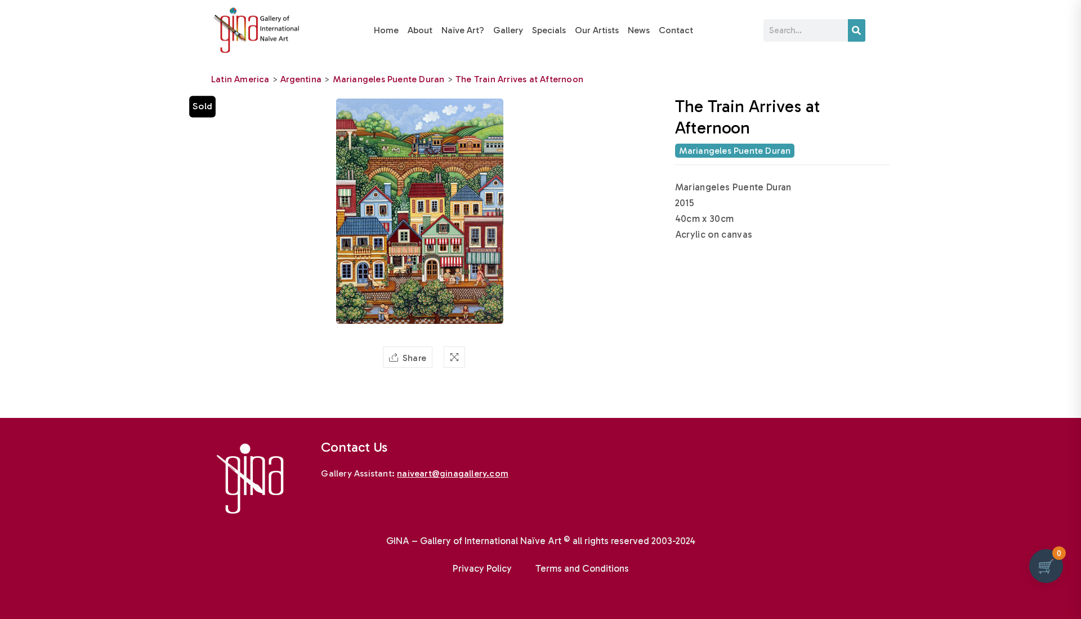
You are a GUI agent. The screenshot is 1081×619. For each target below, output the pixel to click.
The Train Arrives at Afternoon (519, 79)
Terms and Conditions (582, 568)
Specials (549, 30)
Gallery (508, 30)
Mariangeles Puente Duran (389, 79)
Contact (676, 30)
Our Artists (597, 30)
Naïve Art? (462, 30)
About (420, 30)
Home (386, 30)
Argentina (300, 79)
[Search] (856, 30)
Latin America (240, 79)
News (639, 30)
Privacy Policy (482, 568)
